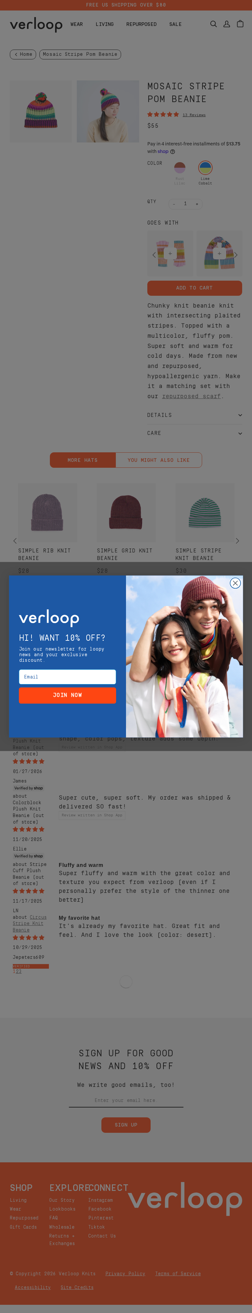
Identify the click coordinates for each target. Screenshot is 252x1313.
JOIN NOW (67, 695)
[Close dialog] (235, 583)
